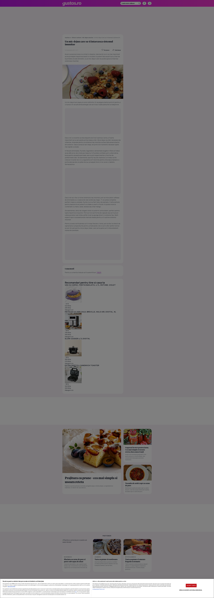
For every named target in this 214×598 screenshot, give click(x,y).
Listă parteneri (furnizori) (99, 589)
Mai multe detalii (11, 586)
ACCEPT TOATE (191, 585)
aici (76, 591)
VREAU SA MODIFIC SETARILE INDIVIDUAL (190, 590)
